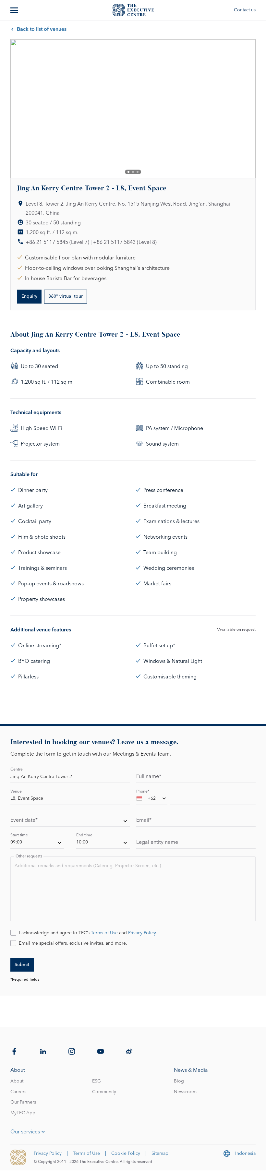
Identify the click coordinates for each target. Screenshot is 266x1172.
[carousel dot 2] (133, 172)
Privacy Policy (142, 933)
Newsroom (185, 1092)
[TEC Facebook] (14, 1051)
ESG (96, 1081)
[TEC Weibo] (129, 1051)
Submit (22, 965)
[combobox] (151, 800)
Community (104, 1092)
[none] (70, 822)
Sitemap (159, 1153)
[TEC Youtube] (100, 1051)
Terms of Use (104, 933)
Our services (25, 1131)
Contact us (245, 10)
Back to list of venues (41, 29)
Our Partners (23, 1102)
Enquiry (29, 296)
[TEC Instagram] (72, 1051)
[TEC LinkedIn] (43, 1051)
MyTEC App (22, 1113)
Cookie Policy (125, 1153)
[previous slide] (21, 108)
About (16, 1081)
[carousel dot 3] (137, 172)
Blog (179, 1081)
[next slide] (245, 108)
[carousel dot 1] (128, 172)
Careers (18, 1092)
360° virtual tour (65, 296)
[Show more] (14, 10)
